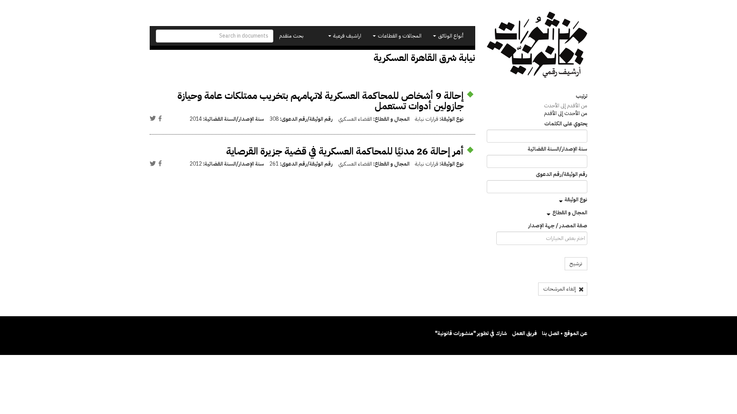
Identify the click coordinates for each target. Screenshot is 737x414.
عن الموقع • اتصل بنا (564, 333)
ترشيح (576, 264)
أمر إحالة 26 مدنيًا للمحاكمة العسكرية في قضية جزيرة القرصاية (345, 151)
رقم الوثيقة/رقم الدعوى (561, 174)
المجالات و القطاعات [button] (399, 36)
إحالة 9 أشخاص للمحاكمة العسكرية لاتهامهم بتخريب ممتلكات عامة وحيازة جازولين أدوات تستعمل (320, 101)
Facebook (160, 118)
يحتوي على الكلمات (565, 124)
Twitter (153, 118)
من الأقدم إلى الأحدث (565, 106)
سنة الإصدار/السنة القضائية (557, 149)
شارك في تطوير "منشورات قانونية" (471, 333)
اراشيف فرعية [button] (346, 36)
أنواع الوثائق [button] (450, 36)
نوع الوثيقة (576, 200)
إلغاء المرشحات (560, 289)
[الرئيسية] (537, 45)
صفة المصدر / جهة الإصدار (557, 226)
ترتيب (581, 96)
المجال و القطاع (569, 213)
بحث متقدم (291, 36)
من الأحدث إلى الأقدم (565, 113)
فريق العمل (524, 333)
